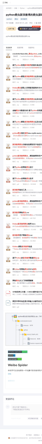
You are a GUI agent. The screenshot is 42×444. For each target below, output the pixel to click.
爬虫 (16, 19)
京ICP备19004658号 (35, 438)
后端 (15, 8)
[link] (9, 8)
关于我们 (29, 435)
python (9, 19)
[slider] (16, 418)
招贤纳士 (37, 435)
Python (22, 8)
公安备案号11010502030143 (19, 438)
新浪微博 (24, 19)
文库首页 (9, 8)
